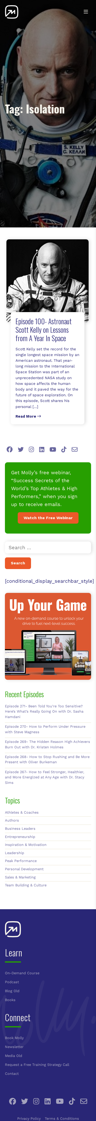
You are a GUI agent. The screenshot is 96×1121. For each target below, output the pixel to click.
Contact (12, 1074)
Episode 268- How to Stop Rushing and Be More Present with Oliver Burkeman (47, 759)
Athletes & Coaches (22, 812)
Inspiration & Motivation (26, 845)
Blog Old (12, 991)
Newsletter (14, 1047)
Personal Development (24, 869)
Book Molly (14, 1038)
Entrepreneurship (20, 837)
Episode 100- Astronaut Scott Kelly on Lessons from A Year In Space (44, 329)
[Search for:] (48, 547)
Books (10, 1000)
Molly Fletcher (23, 12)
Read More (26, 416)
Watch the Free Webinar (48, 517)
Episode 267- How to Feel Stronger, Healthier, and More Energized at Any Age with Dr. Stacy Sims (44, 777)
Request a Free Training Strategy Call (37, 1065)
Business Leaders (20, 829)
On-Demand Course (22, 973)
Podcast (12, 982)
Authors (12, 820)
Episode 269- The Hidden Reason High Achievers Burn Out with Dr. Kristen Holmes (47, 744)
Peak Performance (21, 861)
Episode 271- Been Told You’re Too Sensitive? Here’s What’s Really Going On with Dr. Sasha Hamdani (44, 711)
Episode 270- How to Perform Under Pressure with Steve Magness (45, 729)
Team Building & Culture (26, 885)
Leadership (14, 853)
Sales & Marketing (20, 877)
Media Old (13, 1056)
